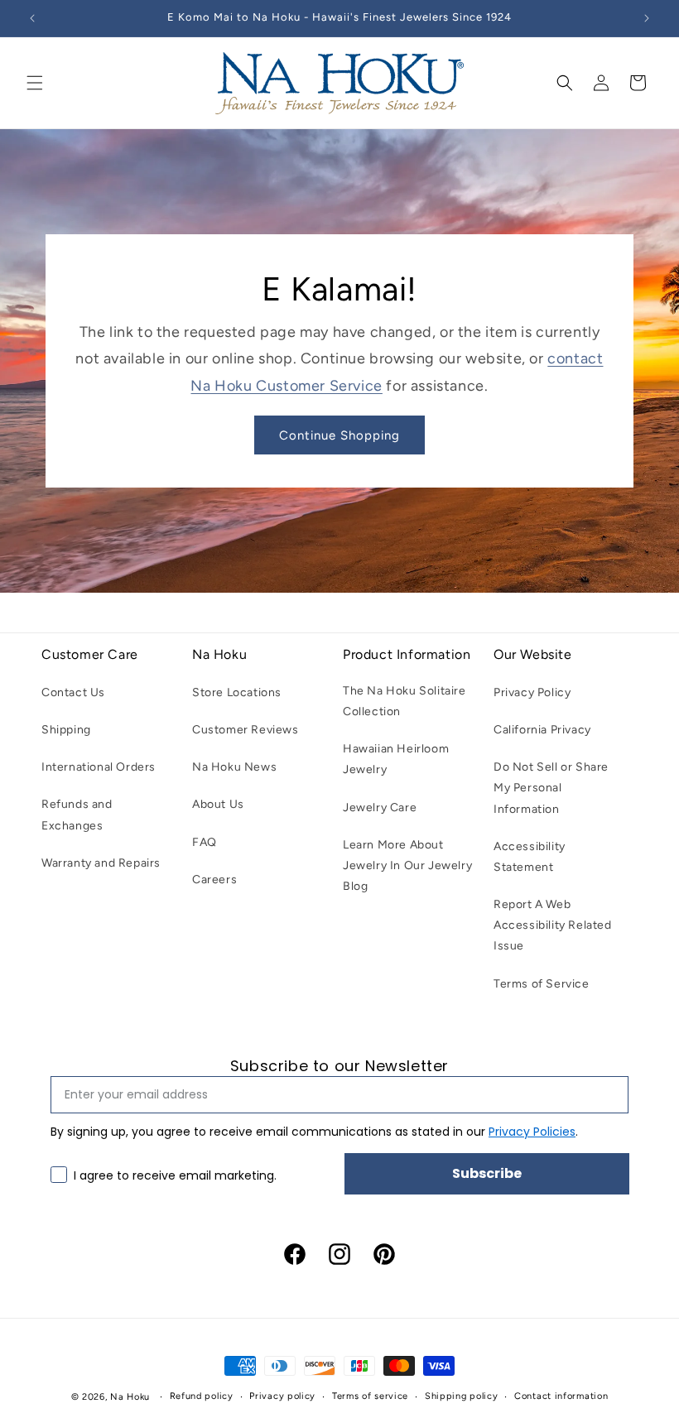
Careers (214, 879)
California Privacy (542, 730)
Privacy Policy (532, 692)
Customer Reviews (245, 730)
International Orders (98, 767)
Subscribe (487, 1173)
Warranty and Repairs (101, 863)
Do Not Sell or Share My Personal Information (551, 787)
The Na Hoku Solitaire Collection (404, 701)
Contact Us (73, 692)
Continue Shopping (339, 435)
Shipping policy (461, 1396)
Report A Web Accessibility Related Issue (553, 925)
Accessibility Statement (530, 856)
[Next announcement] (646, 18)
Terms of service (370, 1396)
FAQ (204, 842)
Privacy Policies (532, 1131)
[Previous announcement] (32, 18)
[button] (35, 83)
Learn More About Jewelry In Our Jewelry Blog (407, 865)
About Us (218, 804)
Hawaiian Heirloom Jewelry (396, 759)
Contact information (561, 1396)
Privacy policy (282, 1396)
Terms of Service (542, 984)
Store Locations (237, 692)
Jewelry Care (380, 807)
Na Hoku (130, 1397)
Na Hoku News (234, 767)
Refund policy (202, 1396)
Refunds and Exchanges (77, 814)
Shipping (66, 730)
